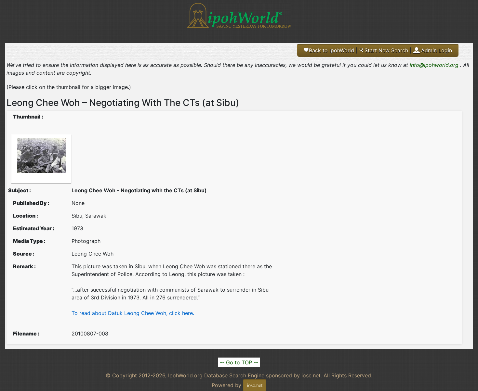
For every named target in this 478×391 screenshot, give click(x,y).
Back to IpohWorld (329, 50)
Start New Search (383, 50)
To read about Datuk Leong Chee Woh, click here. (133, 313)
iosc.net (254, 385)
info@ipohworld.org (434, 65)
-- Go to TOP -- (239, 362)
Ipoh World (239, 19)
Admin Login (436, 50)
